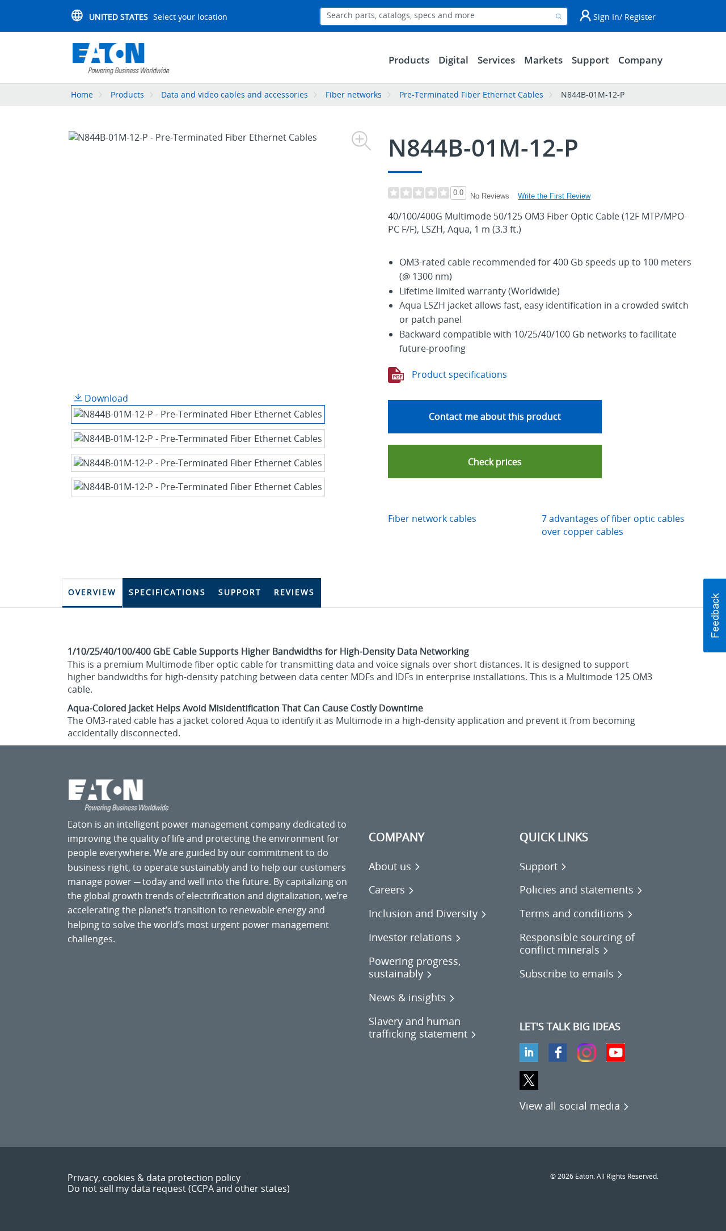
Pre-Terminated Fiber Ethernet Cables (471, 94)
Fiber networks (354, 94)
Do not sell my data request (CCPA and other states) (178, 1188)
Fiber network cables (432, 518)
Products (127, 94)
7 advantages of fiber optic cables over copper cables (613, 525)
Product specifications (458, 374)
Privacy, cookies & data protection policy (153, 1177)
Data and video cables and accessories (235, 94)
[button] (495, 461)
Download (105, 398)
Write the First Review (554, 196)
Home (82, 94)
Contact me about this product (495, 416)
